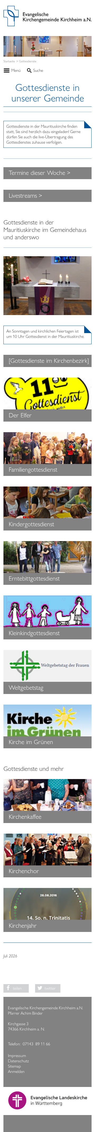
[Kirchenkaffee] (47, 795)
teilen (17, 988)
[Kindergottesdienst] (47, 502)
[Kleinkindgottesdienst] (47, 611)
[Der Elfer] (47, 393)
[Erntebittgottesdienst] (47, 557)
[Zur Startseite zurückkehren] (47, 8)
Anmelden (16, 1071)
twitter (50, 988)
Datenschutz (18, 1060)
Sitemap (14, 1066)
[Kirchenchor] (47, 849)
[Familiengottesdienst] (47, 448)
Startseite (9, 61)
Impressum (17, 1055)
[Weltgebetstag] (47, 666)
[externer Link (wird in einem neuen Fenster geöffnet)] (47, 720)
